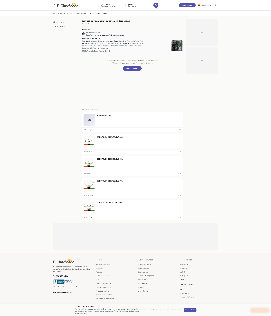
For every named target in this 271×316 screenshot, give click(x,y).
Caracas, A (64, 13)
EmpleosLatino (143, 272)
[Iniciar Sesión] (215, 5)
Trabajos (99, 272)
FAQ (181, 289)
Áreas (182, 279)
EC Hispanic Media (144, 264)
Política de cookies (102, 291)
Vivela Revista (143, 291)
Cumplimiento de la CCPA (104, 295)
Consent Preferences (187, 297)
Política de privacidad (103, 287)
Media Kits (99, 268)
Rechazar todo (175, 310)
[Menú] (54, 5)
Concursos (184, 268)
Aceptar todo (190, 310)
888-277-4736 (62, 276)
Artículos (183, 272)
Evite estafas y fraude (103, 283)
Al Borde (141, 287)
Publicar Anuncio (187, 5)
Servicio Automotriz (79, 13)
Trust (97, 279)
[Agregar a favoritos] (180, 130)
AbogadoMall (142, 283)
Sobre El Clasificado (103, 264)
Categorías (184, 276)
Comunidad (184, 264)
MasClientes (142, 279)
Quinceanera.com (144, 268)
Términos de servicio (103, 276)
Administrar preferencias (156, 310)
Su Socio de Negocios (146, 276)
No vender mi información (105, 298)
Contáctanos (184, 293)
